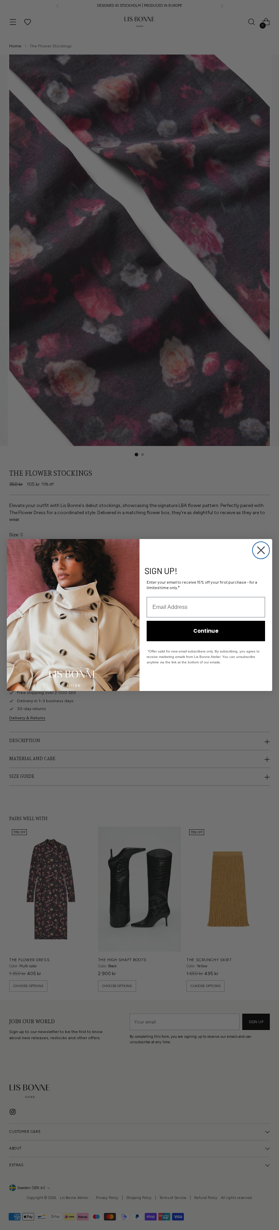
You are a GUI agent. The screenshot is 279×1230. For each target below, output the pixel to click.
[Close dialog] (260, 550)
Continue (205, 630)
